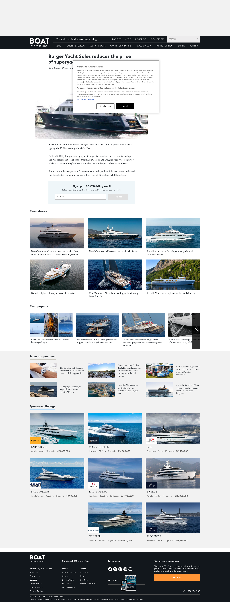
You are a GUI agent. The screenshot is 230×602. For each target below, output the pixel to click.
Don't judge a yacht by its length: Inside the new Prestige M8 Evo (70, 389)
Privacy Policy (36, 591)
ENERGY (152, 491)
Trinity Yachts (37, 496)
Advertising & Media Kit (41, 569)
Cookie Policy (36, 587)
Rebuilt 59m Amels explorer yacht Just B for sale (171, 293)
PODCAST (116, 39)
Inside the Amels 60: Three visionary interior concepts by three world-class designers (187, 389)
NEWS (58, 46)
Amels (34, 451)
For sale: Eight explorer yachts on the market (53, 293)
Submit (118, 197)
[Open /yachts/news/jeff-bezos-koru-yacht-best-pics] (51, 325)
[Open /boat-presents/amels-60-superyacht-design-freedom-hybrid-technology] (159, 389)
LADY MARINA (98, 491)
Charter (65, 576)
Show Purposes (105, 106)
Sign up (177, 578)
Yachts (65, 569)
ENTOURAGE (39, 447)
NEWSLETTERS (157, 39)
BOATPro (84, 572)
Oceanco (151, 451)
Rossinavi (151, 540)
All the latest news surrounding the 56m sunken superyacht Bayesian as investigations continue (142, 342)
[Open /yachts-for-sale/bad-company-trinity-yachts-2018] (57, 473)
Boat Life (66, 584)
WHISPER (95, 536)
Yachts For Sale (69, 572)
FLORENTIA (154, 536)
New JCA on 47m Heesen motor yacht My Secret (113, 251)
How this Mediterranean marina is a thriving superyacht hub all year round (128, 389)
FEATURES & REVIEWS (75, 46)
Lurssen (92, 540)
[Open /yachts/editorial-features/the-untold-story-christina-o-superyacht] (189, 325)
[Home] (41, 42)
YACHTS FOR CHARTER (120, 46)
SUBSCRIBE (140, 39)
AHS (149, 447)
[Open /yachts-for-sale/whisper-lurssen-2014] (115, 517)
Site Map (84, 580)
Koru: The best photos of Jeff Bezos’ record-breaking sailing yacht (50, 341)
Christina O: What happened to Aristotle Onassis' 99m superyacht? (187, 341)
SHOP (128, 39)
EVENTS (181, 46)
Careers (33, 580)
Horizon (92, 451)
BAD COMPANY (40, 491)
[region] (116, 86)
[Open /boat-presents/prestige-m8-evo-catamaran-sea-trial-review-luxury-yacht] (43, 389)
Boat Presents (68, 587)
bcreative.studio (87, 584)
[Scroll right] (196, 331)
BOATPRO (194, 46)
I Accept (125, 106)
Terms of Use (36, 584)
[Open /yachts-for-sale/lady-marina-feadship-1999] (115, 473)
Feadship (93, 496)
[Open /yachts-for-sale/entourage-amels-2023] (57, 428)
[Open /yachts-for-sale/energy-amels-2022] (173, 473)
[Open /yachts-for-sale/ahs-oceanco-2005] (173, 428)
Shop (82, 576)
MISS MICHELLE (99, 447)
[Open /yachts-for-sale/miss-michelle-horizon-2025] (115, 428)
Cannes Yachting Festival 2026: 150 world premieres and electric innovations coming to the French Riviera (129, 370)
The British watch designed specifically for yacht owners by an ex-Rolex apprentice (72, 370)
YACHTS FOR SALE (97, 46)
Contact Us (35, 576)
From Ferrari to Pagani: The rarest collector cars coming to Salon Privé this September (188, 370)
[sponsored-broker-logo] (35, 443)
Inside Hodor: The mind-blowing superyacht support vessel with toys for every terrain (96, 341)
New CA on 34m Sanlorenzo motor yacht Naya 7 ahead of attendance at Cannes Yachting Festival (55, 253)
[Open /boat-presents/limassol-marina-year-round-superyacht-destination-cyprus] (101, 389)
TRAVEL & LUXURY (143, 46)
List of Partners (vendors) (85, 99)
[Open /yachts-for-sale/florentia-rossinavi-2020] (173, 517)
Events (83, 569)
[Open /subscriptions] (126, 583)
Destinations (68, 580)
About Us (34, 572)
